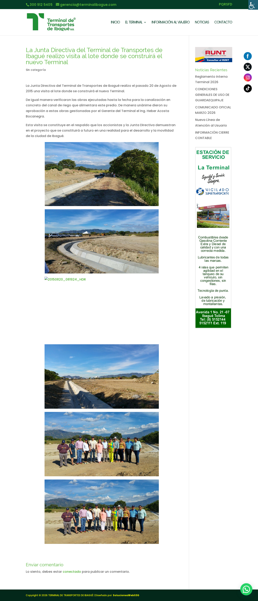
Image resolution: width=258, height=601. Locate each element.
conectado (72, 571)
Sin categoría (36, 70)
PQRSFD (225, 5)
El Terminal (133, 23)
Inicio (115, 23)
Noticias (202, 23)
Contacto (223, 23)
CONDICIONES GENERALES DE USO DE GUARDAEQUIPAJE (212, 94)
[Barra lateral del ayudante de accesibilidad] (253, 5)
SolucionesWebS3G (126, 595)
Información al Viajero (171, 23)
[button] (246, 589)
